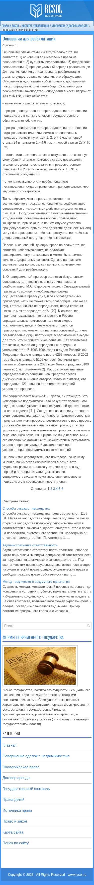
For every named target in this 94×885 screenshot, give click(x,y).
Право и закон (10, 26)
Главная (10, 745)
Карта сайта (13, 832)
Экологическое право (21, 767)
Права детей (13, 799)
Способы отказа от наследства (26, 508)
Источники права (17, 810)
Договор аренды (16, 778)
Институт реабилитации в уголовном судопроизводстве (55, 26)
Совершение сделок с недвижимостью (36, 756)
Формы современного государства (33, 637)
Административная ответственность (30, 545)
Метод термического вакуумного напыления (36, 582)
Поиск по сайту (16, 843)
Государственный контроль (26, 789)
